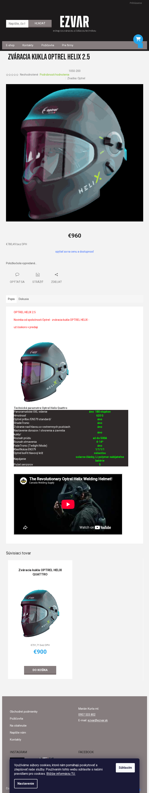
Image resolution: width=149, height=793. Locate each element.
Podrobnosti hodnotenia (54, 74)
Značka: (76, 78)
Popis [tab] (11, 299)
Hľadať (40, 23)
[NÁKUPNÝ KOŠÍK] (138, 39)
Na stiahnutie (18, 725)
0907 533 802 (86, 714)
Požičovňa (16, 718)
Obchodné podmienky (23, 711)
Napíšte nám (18, 732)
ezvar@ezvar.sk (98, 720)
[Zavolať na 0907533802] (8, 3)
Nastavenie (25, 783)
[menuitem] (10, 45)
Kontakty (15, 739)
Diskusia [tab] (24, 299)
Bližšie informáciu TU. (60, 774)
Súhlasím (125, 767)
